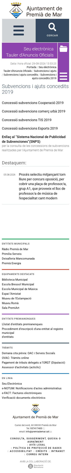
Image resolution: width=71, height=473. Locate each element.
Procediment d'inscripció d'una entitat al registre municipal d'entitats (32, 333)
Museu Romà (10, 303)
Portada (31, 67)
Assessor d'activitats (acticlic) (21, 367)
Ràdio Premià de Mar (15, 249)
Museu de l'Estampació (16, 298)
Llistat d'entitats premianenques (22, 324)
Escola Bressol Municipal (18, 284)
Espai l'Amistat (11, 293)
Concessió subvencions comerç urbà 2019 (33, 111)
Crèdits (41, 451)
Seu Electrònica (12, 383)
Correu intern (37, 454)
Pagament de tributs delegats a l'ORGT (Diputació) (33, 362)
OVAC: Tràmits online (15, 358)
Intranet (58, 451)
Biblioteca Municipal (15, 279)
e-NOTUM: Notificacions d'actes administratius (32, 388)
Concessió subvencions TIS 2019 (26, 120)
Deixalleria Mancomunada (18, 258)
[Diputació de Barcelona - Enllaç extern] (35, 466)
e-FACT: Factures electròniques (22, 393)
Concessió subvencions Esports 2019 (30, 128)
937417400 (36, 428)
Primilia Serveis (12, 254)
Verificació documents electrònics (23, 397)
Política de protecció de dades (37, 448)
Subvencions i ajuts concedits (21, 74)
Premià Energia (11, 263)
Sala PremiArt (10, 308)
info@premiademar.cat (37, 431)
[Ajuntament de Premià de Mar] (35, 418)
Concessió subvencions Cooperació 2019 (33, 103)
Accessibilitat (21, 451)
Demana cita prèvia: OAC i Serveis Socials (28, 353)
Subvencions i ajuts (45, 70)
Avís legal (37, 444)
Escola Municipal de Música (19, 289)
